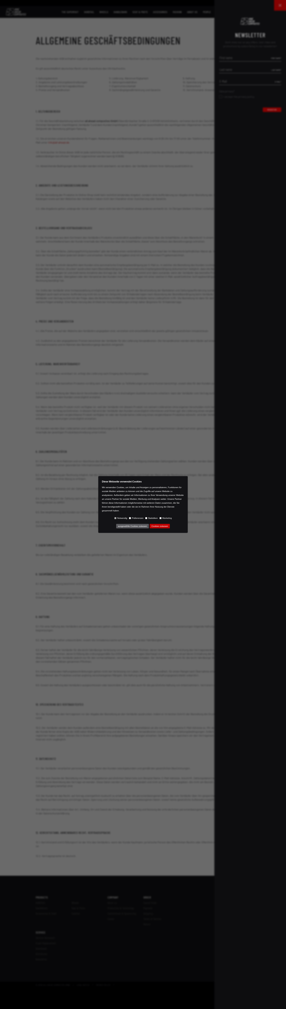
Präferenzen (137, 518)
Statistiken (153, 518)
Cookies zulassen (159, 526)
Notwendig (122, 518)
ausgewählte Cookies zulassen (132, 526)
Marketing (167, 518)
